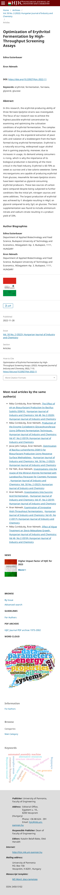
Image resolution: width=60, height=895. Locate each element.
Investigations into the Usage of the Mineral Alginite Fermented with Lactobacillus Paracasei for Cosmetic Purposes (33, 472)
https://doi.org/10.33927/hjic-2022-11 (27, 79)
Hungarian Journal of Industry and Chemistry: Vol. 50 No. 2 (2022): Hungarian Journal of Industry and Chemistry (32, 461)
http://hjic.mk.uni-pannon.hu (27, 852)
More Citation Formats (15, 377)
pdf (9, 305)
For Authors (11, 617)
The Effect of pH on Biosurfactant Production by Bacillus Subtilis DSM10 (32, 407)
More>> (22, 569)
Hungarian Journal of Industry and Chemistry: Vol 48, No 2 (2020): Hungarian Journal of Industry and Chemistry (32, 415)
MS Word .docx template (25, 879)
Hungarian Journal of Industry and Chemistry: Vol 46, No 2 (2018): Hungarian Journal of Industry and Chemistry (33, 538)
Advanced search (13, 604)
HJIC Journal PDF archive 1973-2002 (23, 630)
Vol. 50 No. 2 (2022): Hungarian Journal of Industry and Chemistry (28, 15)
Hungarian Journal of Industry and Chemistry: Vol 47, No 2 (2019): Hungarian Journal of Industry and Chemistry (33, 438)
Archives (16, 10)
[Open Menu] (3, 3)
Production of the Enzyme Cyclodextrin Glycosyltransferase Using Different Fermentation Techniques (32, 426)
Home (6, 10)
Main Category (11, 734)
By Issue (9, 600)
